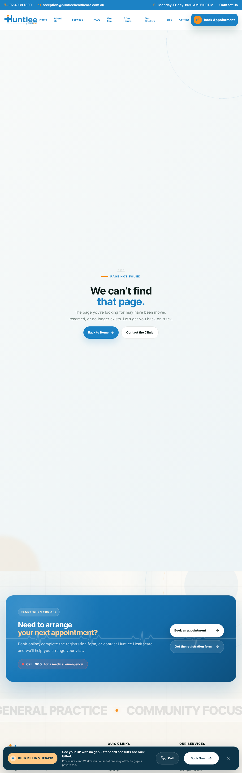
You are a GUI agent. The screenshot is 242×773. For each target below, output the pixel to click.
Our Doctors (150, 20)
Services (114, 770)
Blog (169, 19)
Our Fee (109, 20)
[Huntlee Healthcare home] (20, 20)
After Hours (127, 20)
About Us (58, 20)
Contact (184, 19)
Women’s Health (190, 770)
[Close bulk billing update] (228, 758)
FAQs (97, 19)
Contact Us (228, 5)
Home (43, 19)
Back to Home (101, 332)
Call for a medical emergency (54, 664)
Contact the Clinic (140, 332)
